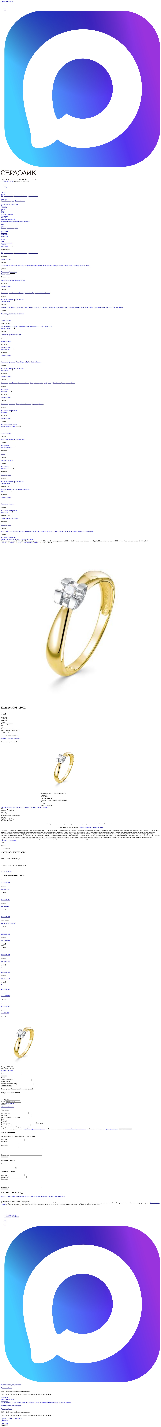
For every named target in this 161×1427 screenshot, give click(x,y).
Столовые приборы (23, 221)
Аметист (13, 307)
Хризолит (76, 265)
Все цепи (4, 412)
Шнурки (3, 218)
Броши (3, 209)
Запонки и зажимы (7, 214)
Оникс (45, 265)
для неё (9, 341)
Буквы (3, 201)
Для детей (4, 299)
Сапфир (54, 265)
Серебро (8, 259)
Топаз (65, 265)
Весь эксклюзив (6, 447)
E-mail (3, 1099)
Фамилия (4, 1115)
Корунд (43, 383)
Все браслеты (5, 349)
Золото (3, 259)
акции (3, 239)
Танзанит (60, 265)
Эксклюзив (4, 216)
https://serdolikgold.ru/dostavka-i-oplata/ (91, 827)
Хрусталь (82, 265)
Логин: (3, 1078)
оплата (21, 807)
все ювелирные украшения (9, 204)
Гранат (24, 265)
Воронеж (4, 1196)
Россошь (37, 1196)
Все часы (4, 491)
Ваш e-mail (4, 1179)
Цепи (2, 212)
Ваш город (39, 1123)
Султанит (71, 307)
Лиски (43, 1196)
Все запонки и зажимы (8, 426)
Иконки (17, 201)
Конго (3, 228)
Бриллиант (12, 334)
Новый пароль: (6, 1081)
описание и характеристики (10, 807)
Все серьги (4, 512)
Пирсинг (3, 206)
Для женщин (5, 272)
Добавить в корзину (47, 805)
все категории (5, 301)
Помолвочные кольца (21, 196)
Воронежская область (14, 1196)
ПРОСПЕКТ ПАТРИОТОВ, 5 (10, 730)
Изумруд (35, 265)
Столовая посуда (11, 221)
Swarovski (12, 265)
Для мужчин (13, 272)
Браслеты (4, 207)
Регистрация (10, 1103)
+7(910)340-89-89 (7, 181)
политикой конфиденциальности (75, 1129)
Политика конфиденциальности (11, 1385)
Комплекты (4, 236)
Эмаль (88, 265)
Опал (50, 307)
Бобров (32, 1196)
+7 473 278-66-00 (6, 871)
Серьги (3, 226)
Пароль (3, 1101)
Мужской (17, 1117)
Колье (2, 211)
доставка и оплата (6, 243)
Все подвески (5, 274)
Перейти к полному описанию (10, 738)
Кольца (3, 194)
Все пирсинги (5, 328)
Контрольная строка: (7, 1080)
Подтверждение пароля (8, 1127)
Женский (9, 1117)
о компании (4, 1397)
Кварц (40, 265)
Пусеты (15, 228)
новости (3, 1399)
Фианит (69, 265)
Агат (10, 293)
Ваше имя (4, 1139)
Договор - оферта (6, 1388)
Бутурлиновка (49, 1196)
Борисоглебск (25, 1196)
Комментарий (5, 1155)
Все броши (4, 370)
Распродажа (5, 234)
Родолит (55, 307)
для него (3, 341)
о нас (2, 241)
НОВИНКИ (4, 231)
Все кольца (4, 246)
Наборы (3, 221)
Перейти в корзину (7, 1070)
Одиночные (9, 228)
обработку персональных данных (34, 1129)
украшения (4, 1401)
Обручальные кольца (7, 196)
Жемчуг (29, 265)
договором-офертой (112, 1129)
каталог (3, 192)
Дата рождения (6, 1123)
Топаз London (89, 307)
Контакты (4, 244)
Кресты (22, 201)
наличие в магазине (42, 807)
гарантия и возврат (30, 807)
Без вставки (4, 265)
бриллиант (18, 265)
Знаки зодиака (9, 201)
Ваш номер (5, 1177)
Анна (63, 1196)
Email (3, 1074)
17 (1, 734)
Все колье (4, 391)
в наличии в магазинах (8, 840)
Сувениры (4, 233)
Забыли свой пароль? (7, 1107)
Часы (2, 224)
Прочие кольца (33, 196)
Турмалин (97, 307)
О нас (12, 1399)
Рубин (49, 265)
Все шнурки (5, 468)
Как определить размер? (9, 735)
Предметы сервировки (8, 219)
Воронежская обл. (7, 1)
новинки (3, 539)
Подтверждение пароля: (8, 1083)
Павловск (58, 1196)
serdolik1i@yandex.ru (11, 1217)
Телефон (4, 1121)
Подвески (4, 199)
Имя (2, 1113)
